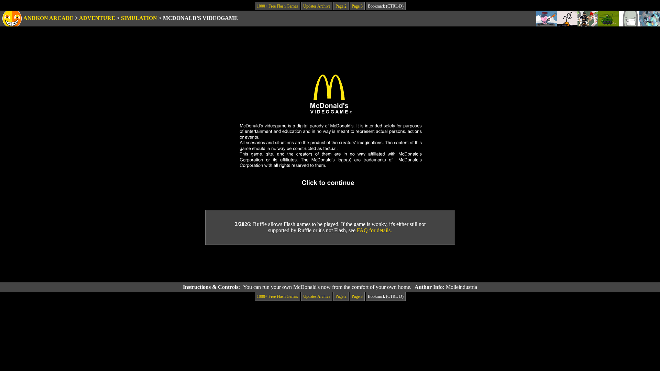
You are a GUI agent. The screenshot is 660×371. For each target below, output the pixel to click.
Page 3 (357, 6)
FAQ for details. (374, 230)
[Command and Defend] (608, 18)
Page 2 (341, 6)
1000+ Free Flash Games (277, 6)
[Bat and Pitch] (588, 18)
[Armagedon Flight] (629, 18)
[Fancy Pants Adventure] (567, 18)
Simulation (139, 18)
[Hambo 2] (546, 18)
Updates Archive (316, 6)
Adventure (97, 18)
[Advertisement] (330, 263)
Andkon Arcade (48, 18)
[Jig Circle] (649, 18)
